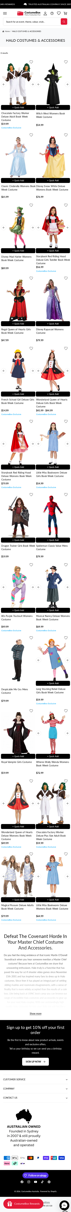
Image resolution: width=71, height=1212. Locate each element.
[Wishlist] (58, 13)
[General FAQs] (52, 13)
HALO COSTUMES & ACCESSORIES (26, 31)
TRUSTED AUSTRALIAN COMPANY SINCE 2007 (42, 4)
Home (7, 31)
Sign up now (33, 1061)
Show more (35, 1013)
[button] (4, 13)
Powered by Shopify (48, 1191)
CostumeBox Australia (30, 1191)
